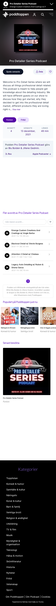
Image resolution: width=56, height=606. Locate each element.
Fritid (23, 120)
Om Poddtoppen (15, 596)
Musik (9, 535)
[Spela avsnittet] (7, 233)
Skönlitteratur (13, 561)
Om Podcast (32, 596)
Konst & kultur (13, 501)
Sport (9, 589)
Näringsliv (11, 495)
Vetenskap (12, 584)
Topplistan (12, 478)
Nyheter (10, 572)
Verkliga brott (13, 512)
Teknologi (11, 550)
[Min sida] (34, 15)
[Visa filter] (50, 222)
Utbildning (12, 523)
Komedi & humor (15, 483)
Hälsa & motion (14, 555)
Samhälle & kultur (15, 489)
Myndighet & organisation (13, 542)
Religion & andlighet (17, 518)
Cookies (45, 596)
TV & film (11, 529)
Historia (10, 567)
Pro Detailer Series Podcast (29, 144)
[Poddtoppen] (16, 14)
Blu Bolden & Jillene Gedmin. (23, 148)
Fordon (9, 120)
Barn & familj (13, 506)
